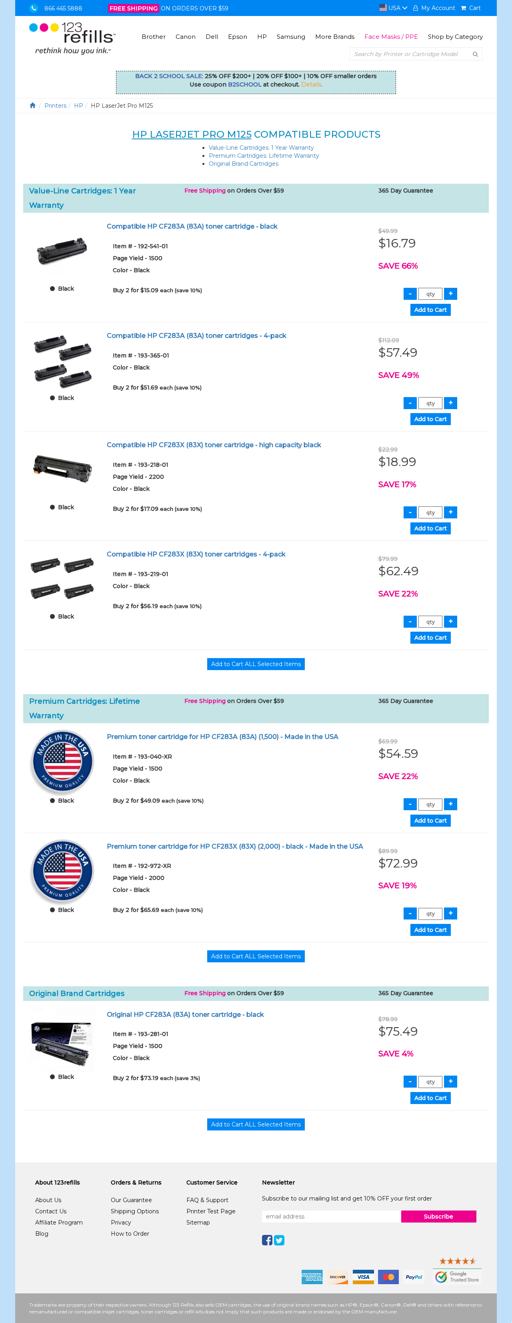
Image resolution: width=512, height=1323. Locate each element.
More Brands (334, 36)
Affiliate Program (59, 1222)
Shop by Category (455, 36)
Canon (186, 36)
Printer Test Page (211, 1211)
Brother (154, 36)
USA (394, 8)
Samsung (291, 36)
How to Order (130, 1233)
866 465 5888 (63, 8)
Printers (55, 105)
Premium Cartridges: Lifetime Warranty (264, 155)
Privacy (121, 1222)
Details (311, 84)
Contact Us (50, 1211)
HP (262, 36)
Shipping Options (135, 1211)
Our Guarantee (131, 1200)
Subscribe (438, 1216)
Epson (237, 36)
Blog (41, 1233)
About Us (48, 1200)
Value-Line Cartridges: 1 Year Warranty (261, 147)
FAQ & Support (207, 1200)
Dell (212, 36)
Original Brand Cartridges (243, 163)
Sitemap (198, 1222)
